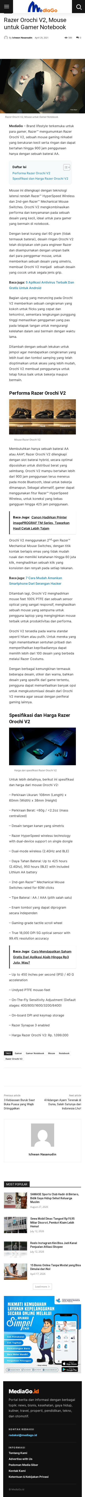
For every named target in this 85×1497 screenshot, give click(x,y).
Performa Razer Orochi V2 (31, 173)
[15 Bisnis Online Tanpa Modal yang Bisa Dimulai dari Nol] (15, 1271)
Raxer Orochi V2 (14, 1058)
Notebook (64, 1053)
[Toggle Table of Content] (64, 167)
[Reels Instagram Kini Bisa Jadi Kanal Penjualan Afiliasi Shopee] (15, 1249)
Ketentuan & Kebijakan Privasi (29, 1476)
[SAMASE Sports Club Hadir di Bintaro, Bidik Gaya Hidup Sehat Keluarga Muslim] (15, 1200)
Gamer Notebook (35, 1053)
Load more (41, 1286)
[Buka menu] (6, 6)
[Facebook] (20, 49)
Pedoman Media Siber (23, 1464)
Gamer (18, 1053)
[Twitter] (29, 49)
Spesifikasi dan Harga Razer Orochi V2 (40, 178)
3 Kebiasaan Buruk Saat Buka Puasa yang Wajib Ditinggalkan (19, 1104)
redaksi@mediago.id (23, 1435)
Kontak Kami (17, 1470)
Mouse (51, 1053)
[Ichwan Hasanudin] (6, 38)
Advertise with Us (20, 1459)
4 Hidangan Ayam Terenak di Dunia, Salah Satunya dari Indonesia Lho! (62, 1104)
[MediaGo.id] (42, 6)
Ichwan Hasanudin (22, 37)
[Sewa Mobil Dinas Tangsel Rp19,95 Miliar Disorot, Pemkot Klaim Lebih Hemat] (15, 1225)
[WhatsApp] (48, 49)
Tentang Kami (18, 1453)
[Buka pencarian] (78, 6)
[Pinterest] (38, 49)
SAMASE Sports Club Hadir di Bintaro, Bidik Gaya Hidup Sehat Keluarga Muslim (54, 1198)
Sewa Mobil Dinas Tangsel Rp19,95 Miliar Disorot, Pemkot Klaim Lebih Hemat (52, 1222)
